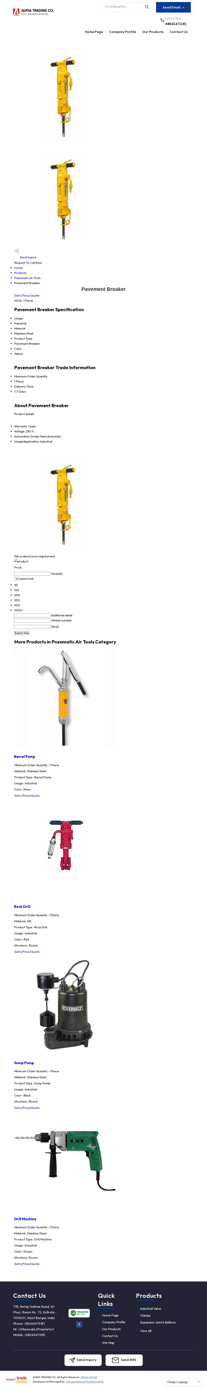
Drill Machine (25, 1219)
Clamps (145, 1315)
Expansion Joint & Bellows (158, 1322)
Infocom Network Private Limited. (85, 1381)
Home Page (94, 32)
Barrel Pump (24, 756)
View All (145, 1331)
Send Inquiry (27, 257)
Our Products (152, 32)
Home (18, 268)
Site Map (108, 1343)
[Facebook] (79, 1326)
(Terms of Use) (89, 1377)
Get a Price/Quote (26, 295)
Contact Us (179, 32)
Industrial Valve (150, 1309)
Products (20, 273)
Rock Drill (22, 906)
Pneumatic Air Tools (27, 278)
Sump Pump (24, 1062)
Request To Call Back (28, 263)
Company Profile (122, 32)
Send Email (172, 7)
